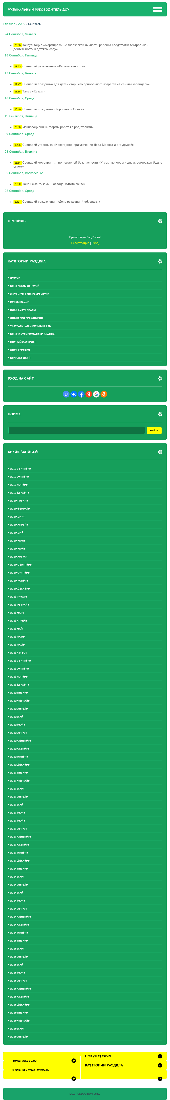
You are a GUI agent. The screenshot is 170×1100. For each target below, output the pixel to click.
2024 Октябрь (19, 924)
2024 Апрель (19, 884)
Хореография (20, 350)
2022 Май (16, 716)
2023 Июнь (17, 812)
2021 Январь (18, 596)
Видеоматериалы (23, 310)
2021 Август (18, 652)
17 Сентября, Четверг (20, 73)
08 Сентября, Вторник (21, 151)
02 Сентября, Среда (19, 190)
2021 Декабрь (19, 684)
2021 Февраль (19, 604)
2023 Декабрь (20, 860)
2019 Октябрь (19, 476)
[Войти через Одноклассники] (103, 394)
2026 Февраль (20, 1020)
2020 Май (16, 532)
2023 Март (17, 788)
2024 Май (16, 892)
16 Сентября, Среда (19, 98)
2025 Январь (19, 940)
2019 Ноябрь (19, 484)
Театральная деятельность (30, 326)
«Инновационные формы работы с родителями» (58, 127)
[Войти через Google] (96, 394)
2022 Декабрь (20, 764)
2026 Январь (19, 1012)
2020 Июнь (17, 540)
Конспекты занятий (24, 286)
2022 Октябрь (19, 748)
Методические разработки (29, 294)
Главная (9, 24)
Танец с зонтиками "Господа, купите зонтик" (54, 184)
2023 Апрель (19, 796)
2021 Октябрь (19, 668)
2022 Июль (17, 724)
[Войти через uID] (66, 394)
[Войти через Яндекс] (88, 394)
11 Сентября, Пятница (21, 116)
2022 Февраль (20, 700)
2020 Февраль (20, 508)
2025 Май (16, 964)
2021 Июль (17, 644)
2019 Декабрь (19, 492)
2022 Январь (19, 692)
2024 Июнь (17, 900)
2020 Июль (17, 548)
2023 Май (16, 804)
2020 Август (19, 556)
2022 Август (18, 732)
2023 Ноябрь (19, 852)
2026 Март (17, 1028)
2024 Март (17, 876)
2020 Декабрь (20, 588)
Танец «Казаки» (33, 91)
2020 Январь (19, 500)
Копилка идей (20, 358)
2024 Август (18, 908)
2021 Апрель (18, 620)
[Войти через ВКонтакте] (73, 394)
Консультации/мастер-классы (32, 334)
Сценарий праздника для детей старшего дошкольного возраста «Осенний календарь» (86, 84)
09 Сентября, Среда (19, 134)
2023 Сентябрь (20, 836)
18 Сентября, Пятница (21, 55)
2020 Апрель (19, 524)
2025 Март (17, 948)
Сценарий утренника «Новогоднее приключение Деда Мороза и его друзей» (78, 144)
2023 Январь (19, 772)
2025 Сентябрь (20, 988)
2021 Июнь (17, 636)
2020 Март (17, 516)
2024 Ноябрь (19, 932)
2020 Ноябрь (19, 580)
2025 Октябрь (19, 996)
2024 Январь (19, 868)
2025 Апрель (19, 956)
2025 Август (18, 980)
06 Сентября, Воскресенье (24, 173)
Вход (95, 243)
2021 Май (16, 628)
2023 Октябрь (19, 844)
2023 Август (18, 828)
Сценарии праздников (26, 318)
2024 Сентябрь (20, 916)
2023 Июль (17, 820)
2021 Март (17, 612)
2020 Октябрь (20, 572)
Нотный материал (23, 342)
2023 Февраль (20, 780)
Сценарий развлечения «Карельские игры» (53, 66)
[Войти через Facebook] (81, 394)
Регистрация (80, 243)
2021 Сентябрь (20, 660)
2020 (21, 24)
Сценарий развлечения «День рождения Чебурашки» (61, 201)
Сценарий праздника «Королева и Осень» (53, 109)
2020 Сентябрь (21, 564)
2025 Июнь (17, 972)
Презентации (19, 302)
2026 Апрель (19, 1036)
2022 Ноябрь (19, 756)
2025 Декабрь (20, 1004)
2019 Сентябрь (20, 468)
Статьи (15, 278)
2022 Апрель (19, 708)
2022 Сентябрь (20, 740)
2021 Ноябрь (19, 676)
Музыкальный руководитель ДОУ (38, 10)
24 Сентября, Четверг (20, 34)
